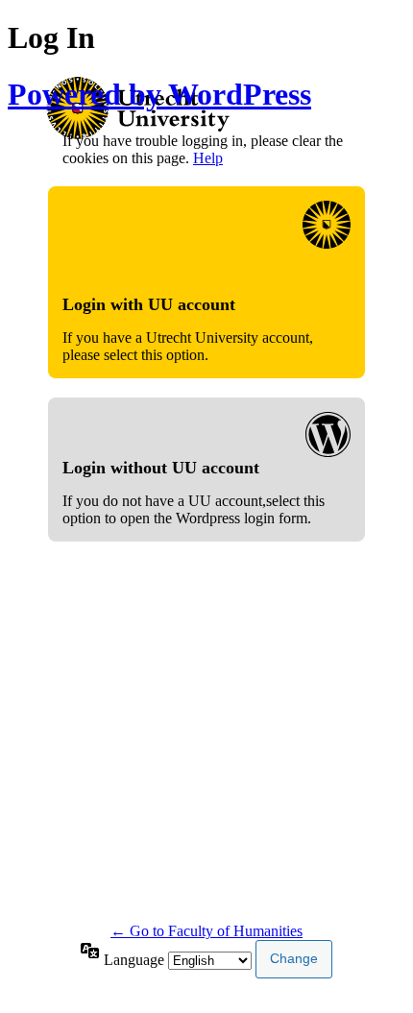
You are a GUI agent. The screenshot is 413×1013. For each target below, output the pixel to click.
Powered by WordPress (159, 94)
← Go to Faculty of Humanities (206, 931)
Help (208, 158)
